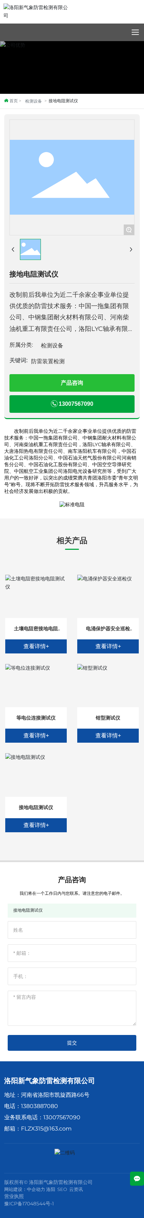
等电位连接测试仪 (36, 718)
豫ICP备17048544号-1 (29, 1203)
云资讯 (76, 1189)
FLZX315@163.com (46, 1128)
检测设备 (33, 101)
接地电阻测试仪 (36, 807)
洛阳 (50, 1189)
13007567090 (61, 1117)
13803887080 (39, 1106)
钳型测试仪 (108, 718)
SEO (62, 1189)
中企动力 (36, 1189)
